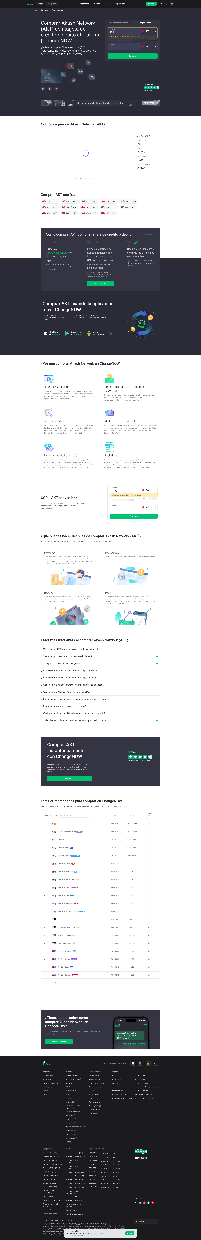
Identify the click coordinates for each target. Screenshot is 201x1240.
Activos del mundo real (73, 1111)
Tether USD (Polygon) (68, 903)
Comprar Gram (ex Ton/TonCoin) (49, 1192)
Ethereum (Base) (65, 848)
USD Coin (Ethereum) (67, 951)
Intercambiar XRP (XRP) (73, 1197)
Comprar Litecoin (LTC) (50, 1179)
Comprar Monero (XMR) (50, 1183)
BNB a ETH (92, 1175)
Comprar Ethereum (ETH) (51, 1157)
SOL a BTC (92, 1183)
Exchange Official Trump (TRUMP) (73, 1205)
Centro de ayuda (117, 1091)
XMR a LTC (104, 1168)
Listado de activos (95, 1098)
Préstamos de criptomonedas (75, 1127)
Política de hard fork (141, 1091)
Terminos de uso (140, 1079)
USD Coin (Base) (65, 967)
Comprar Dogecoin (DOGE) (51, 1175)
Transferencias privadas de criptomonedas (74, 1107)
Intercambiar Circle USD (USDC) (76, 1172)
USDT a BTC (93, 1187)
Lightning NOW (70, 1134)
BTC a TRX (116, 1172)
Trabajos (46, 1091)
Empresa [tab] (52, 4)
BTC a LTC (116, 1165)
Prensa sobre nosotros (50, 1083)
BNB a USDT (105, 1187)
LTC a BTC (104, 1176)
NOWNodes (93, 1113)
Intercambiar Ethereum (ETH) (75, 1157)
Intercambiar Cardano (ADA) (75, 1180)
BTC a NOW (116, 1176)
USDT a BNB (117, 1161)
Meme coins (69, 1115)
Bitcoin (60, 824)
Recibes (112, 44)
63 (56, 983)
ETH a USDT (116, 1168)
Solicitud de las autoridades (143, 1094)
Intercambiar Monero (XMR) (75, 1176)
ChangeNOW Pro (71, 1075)
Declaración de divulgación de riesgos (147, 1087)
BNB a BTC (104, 1165)
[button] (149, 31)
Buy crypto (44, 10)
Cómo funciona (117, 1079)
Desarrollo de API (94, 1075)
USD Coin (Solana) (67, 959)
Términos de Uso (95, 1233)
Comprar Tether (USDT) (50, 1160)
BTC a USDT (93, 1157)
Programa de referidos (96, 1083)
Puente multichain (95, 1102)
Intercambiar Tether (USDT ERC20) (74, 1161)
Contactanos (116, 1087)
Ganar (97, 4)
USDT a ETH (116, 1157)
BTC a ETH (92, 1179)
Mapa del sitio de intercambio (75, 1214)
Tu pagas (113, 29)
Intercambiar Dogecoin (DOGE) (76, 1183)
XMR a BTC (92, 1172)
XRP (59, 919)
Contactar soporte (59, 1042)
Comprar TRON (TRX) (50, 1187)
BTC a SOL (116, 1187)
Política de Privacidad (75, 1235)
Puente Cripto (70, 1123)
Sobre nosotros (48, 1075)
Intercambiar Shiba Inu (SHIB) (75, 1200)
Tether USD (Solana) (67, 887)
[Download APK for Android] (95, 333)
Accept (129, 1233)
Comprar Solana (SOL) (50, 1196)
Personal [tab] (41, 4)
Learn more (148, 235)
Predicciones (70, 1098)
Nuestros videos (48, 1087)
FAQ (113, 1075)
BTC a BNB (104, 1180)
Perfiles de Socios (94, 1079)
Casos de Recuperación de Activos (146, 1098)
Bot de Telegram (71, 1130)
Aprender (120, 4)
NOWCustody (93, 1109)
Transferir (108, 4)
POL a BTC (116, 1184)
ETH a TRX (116, 1180)
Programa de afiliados (96, 1087)
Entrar (151, 4)
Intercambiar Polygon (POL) (75, 1187)
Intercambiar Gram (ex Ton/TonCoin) (73, 1192)
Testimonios (47, 1094)
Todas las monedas (72, 1210)
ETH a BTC (92, 1168)
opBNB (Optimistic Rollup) (67, 943)
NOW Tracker (70, 1091)
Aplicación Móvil (71, 1083)
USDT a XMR (93, 1160)
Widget (91, 1091)
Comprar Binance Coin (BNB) (52, 1164)
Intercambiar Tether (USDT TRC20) (74, 1167)
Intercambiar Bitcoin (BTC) (74, 1153)
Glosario (115, 1083)
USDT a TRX (105, 1153)
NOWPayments (94, 1106)
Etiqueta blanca (94, 1094)
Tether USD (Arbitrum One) (71, 911)
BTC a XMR (92, 1153)
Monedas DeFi (70, 1119)
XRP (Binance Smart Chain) (69, 927)
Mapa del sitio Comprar (50, 1213)
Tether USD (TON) (65, 895)
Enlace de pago (71, 1138)
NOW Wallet (69, 1087)
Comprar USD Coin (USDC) (51, 1168)
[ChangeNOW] (30, 3)
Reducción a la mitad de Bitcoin (122, 1098)
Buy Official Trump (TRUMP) (52, 1200)
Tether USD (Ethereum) (67, 872)
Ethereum (61, 840)
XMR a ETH (104, 1172)
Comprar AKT (100, 284)
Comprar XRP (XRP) (49, 1172)
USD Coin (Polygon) (68, 975)
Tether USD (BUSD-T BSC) (68, 879)
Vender (143, 498)
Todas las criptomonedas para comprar (53, 1205)
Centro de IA (70, 1102)
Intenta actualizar (133, 37)
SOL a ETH (116, 1153)
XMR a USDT (105, 1184)
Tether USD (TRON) (66, 864)
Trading (68, 1142)
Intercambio (85, 4)
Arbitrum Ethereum (68, 856)
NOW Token (69, 1094)
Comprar (133, 56)
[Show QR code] (111, 333)
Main (35, 10)
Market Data (85, 179)
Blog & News (47, 1079)
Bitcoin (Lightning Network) (70, 832)
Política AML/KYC (140, 1075)
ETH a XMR (92, 1164)
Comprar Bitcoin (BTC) (50, 1153)
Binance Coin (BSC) (66, 935)
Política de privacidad (141, 1083)
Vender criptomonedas (50, 1210)
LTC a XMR (104, 1157)
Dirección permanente (73, 1079)
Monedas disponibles (119, 1094)
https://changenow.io (58, 252)
